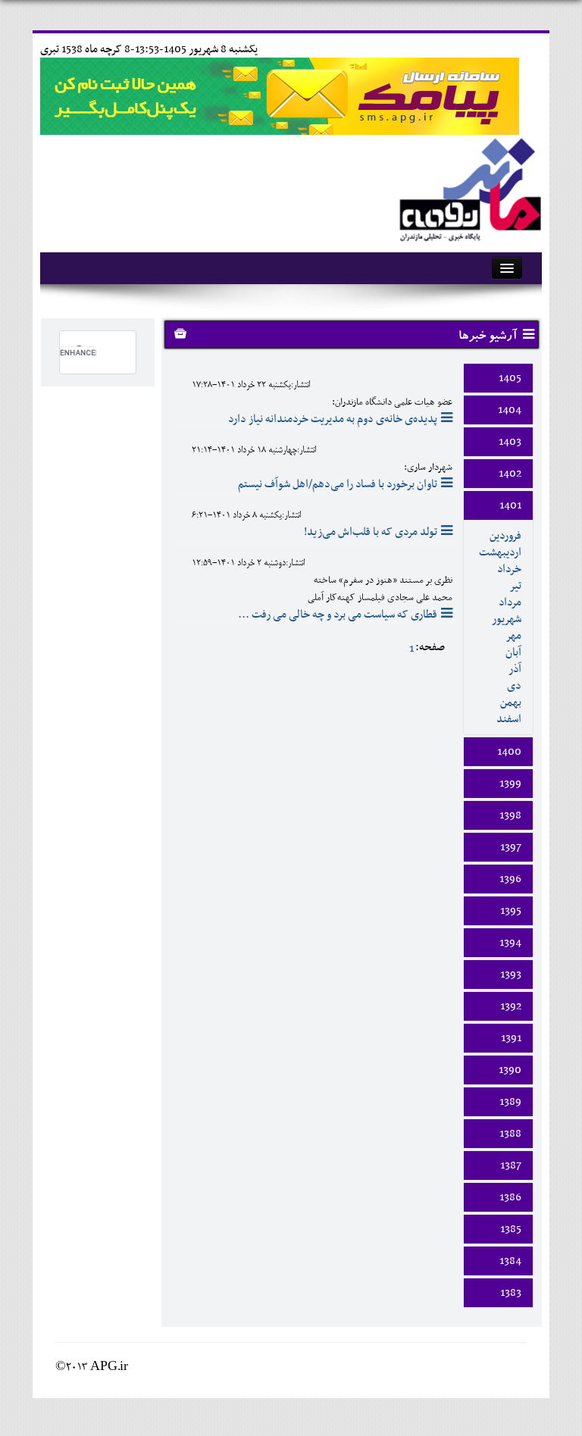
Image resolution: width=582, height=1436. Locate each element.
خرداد (509, 569)
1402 (510, 473)
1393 (510, 974)
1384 (510, 1261)
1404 (509, 410)
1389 (510, 1102)
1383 (510, 1293)
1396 (510, 879)
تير (515, 586)
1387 (510, 1165)
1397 (510, 847)
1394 (510, 943)
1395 (510, 911)
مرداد (510, 602)
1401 (510, 505)
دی (514, 686)
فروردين (505, 536)
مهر (513, 636)
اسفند (508, 719)
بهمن (510, 702)
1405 (510, 378)
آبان (513, 652)
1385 (510, 1229)
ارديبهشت (500, 552)
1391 (511, 1038)
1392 (510, 1006)
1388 (510, 1133)
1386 (510, 1197)
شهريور (506, 619)
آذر (514, 669)
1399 (510, 783)
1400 (509, 752)
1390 (510, 1070)
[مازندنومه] (467, 187)
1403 (510, 442)
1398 (510, 815)
